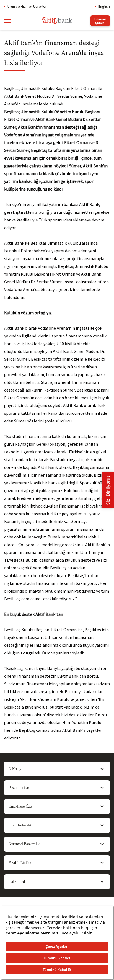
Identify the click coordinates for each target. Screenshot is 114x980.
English (104, 6)
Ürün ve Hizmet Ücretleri (27, 6)
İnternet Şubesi (100, 21)
